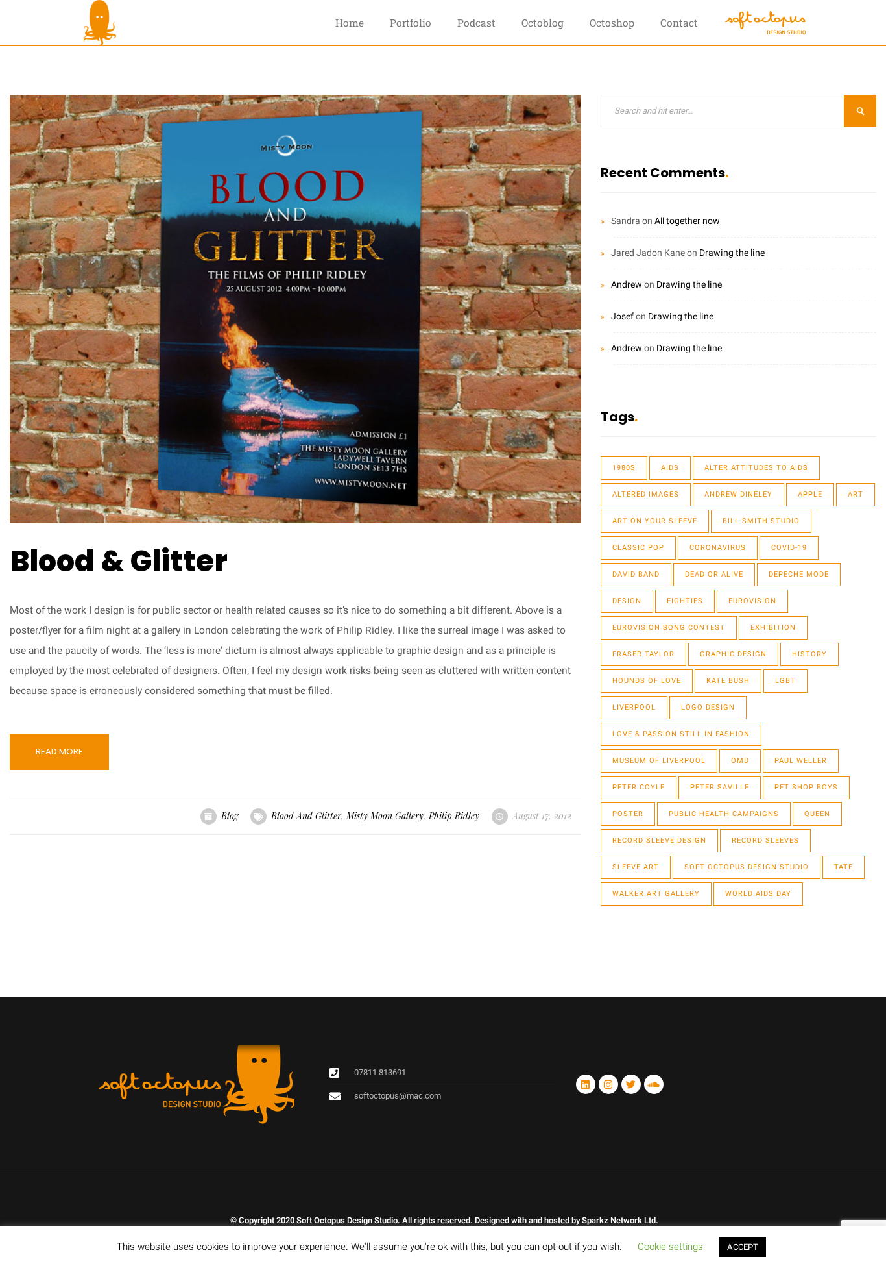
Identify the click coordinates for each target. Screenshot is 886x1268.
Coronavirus (717, 547)
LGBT (785, 680)
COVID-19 (789, 547)
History (809, 654)
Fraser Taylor (643, 654)
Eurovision (752, 600)
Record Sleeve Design (659, 840)
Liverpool (634, 707)
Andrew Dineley (738, 494)
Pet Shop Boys (806, 787)
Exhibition (773, 627)
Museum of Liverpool (659, 760)
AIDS (670, 467)
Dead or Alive (714, 574)
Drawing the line (732, 253)
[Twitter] (631, 1084)
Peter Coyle (638, 787)
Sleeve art (635, 867)
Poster (627, 813)
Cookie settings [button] (670, 1246)
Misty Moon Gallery (385, 816)
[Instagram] (608, 1084)
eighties (685, 600)
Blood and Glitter (306, 816)
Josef (622, 316)
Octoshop (612, 22)
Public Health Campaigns (724, 813)
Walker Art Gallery (656, 893)
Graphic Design (733, 654)
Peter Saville (719, 787)
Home (349, 22)
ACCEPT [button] (742, 1247)
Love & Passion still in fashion (681, 734)
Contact (679, 22)
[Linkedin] (585, 1084)
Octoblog (542, 22)
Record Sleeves (765, 840)
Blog (229, 816)
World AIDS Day (758, 893)
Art (855, 494)
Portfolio (410, 22)
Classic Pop (638, 547)
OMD (740, 760)
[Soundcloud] (654, 1084)
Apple (810, 494)
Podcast (476, 22)
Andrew (626, 285)
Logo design (708, 707)
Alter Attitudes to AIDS (756, 467)
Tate (843, 867)
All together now (687, 221)
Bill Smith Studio (761, 521)
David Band (636, 574)
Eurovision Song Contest (668, 627)
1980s (624, 467)
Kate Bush (728, 680)
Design (626, 600)
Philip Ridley (454, 816)
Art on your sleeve (654, 521)
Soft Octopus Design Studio (746, 867)
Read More (59, 751)
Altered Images (645, 494)
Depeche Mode (799, 574)
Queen (817, 813)
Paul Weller (800, 760)
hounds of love (646, 680)
